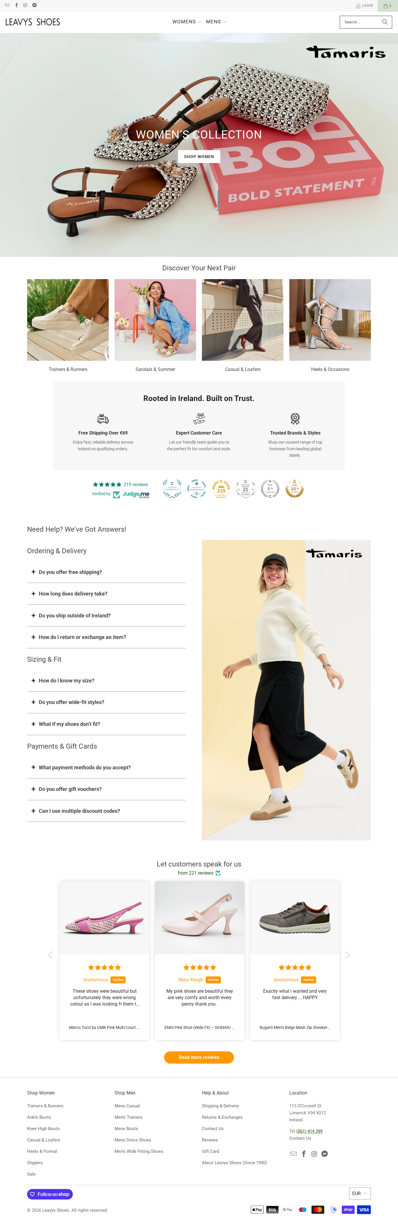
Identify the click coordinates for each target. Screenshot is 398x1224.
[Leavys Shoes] (33, 22)
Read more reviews (199, 1057)
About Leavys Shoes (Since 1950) (234, 1162)
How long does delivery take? (73, 594)
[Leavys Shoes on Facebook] (15, 6)
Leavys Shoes (55, 1210)
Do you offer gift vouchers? (70, 789)
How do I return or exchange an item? (82, 637)
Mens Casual (127, 1106)
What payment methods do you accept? (85, 767)
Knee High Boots (43, 1128)
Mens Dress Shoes (133, 1140)
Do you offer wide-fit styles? (71, 702)
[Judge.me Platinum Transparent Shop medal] (196, 488)
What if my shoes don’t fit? (69, 724)
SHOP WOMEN (199, 156)
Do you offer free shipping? (70, 572)
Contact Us (213, 1128)
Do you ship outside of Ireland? (75, 615)
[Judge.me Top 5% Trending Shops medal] (270, 488)
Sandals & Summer (155, 326)
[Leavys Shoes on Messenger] (34, 6)
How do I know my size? (66, 680)
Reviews (210, 1140)
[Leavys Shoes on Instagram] (25, 6)
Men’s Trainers (128, 1117)
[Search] (385, 22)
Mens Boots (126, 1128)
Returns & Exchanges (222, 1117)
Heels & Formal (42, 1151)
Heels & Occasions (330, 326)
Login (367, 5)
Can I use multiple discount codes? (79, 811)
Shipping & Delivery (220, 1106)
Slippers (35, 1162)
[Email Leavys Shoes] (6, 6)
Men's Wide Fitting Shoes (139, 1151)
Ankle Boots (39, 1117)
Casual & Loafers (242, 326)
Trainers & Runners (68, 326)
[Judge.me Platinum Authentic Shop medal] (172, 488)
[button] (187, 22)
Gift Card (210, 1151)
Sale (31, 1174)
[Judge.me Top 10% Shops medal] (294, 488)
